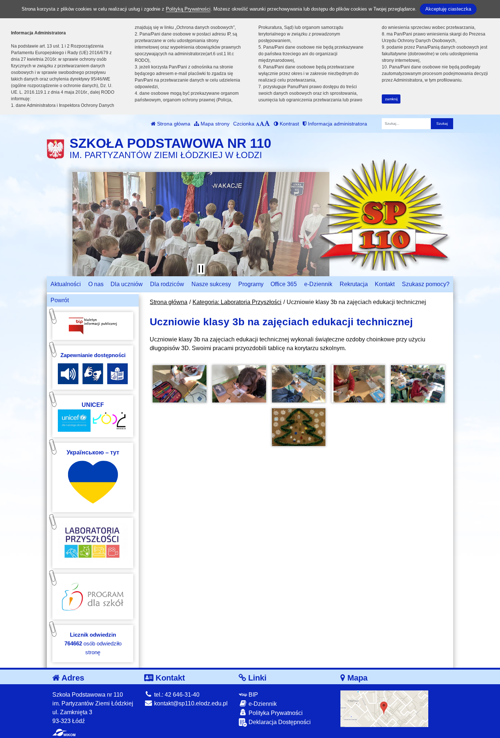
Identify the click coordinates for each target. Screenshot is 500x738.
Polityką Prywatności (188, 9)
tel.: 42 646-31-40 (176, 695)
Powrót (60, 300)
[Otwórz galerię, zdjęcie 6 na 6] (298, 427)
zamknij (391, 99)
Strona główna (173, 124)
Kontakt (385, 284)
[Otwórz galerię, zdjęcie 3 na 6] (298, 384)
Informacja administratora (336, 124)
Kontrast (288, 124)
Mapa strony (214, 124)
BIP (252, 695)
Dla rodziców (167, 284)
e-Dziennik (318, 284)
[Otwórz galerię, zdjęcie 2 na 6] (239, 384)
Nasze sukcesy (211, 284)
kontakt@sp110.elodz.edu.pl (190, 703)
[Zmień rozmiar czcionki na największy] (267, 124)
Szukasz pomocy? (425, 284)
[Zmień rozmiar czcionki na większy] (262, 124)
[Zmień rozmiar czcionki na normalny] (258, 124)
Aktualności (66, 284)
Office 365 (283, 284)
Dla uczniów (127, 284)
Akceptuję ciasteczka (448, 9)
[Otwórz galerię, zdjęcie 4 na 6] (358, 384)
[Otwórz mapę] (384, 708)
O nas (96, 284)
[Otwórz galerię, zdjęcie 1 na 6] (179, 384)
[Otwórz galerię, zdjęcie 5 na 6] (417, 384)
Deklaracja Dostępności (279, 722)
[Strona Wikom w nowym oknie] (63, 732)
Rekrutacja (354, 284)
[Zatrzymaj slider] (201, 269)
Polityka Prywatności (275, 713)
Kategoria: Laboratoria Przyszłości (237, 302)
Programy (251, 284)
